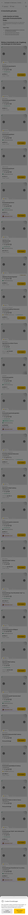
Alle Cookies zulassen (20, 911)
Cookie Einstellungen (7, 911)
